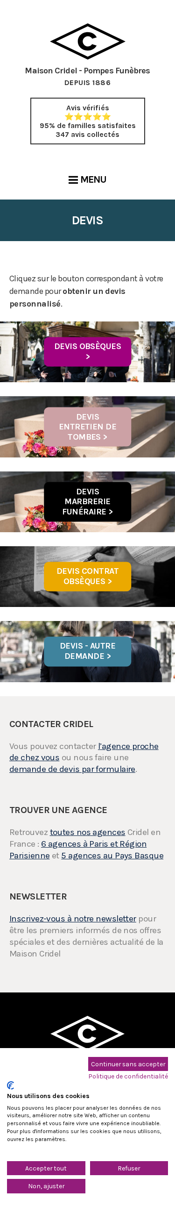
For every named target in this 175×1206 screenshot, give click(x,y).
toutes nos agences (88, 832)
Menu (93, 179)
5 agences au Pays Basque (112, 855)
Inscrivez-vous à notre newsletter (72, 918)
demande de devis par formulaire (72, 769)
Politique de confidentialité (128, 1076)
